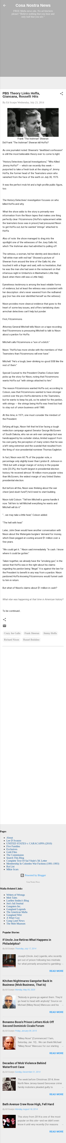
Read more (56, 971)
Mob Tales (11, 897)
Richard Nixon (11, 639)
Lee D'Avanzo (13, 840)
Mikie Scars (12, 869)
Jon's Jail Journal (14, 903)
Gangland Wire (14, 915)
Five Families (13, 846)
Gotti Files (11, 852)
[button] (61, 94)
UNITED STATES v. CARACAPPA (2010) (29, 843)
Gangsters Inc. (13, 906)
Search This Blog (15, 857)
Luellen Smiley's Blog (17, 900)
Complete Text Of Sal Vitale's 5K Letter (26, 860)
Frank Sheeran (32, 633)
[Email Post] (4, 626)
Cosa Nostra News (33, 5)
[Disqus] (33, 692)
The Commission (15, 855)
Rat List (10, 866)
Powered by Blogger (35, 875)
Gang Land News (15, 920)
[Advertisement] (33, 54)
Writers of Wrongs (15, 894)
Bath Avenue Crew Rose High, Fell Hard (28, 1104)
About (9, 837)
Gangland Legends (16, 909)
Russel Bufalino (31, 639)
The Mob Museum (15, 923)
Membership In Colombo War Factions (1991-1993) (32, 863)
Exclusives (11, 849)
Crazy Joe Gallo (12, 633)
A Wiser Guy (13, 917)
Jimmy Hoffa (50, 633)
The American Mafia (16, 912)
